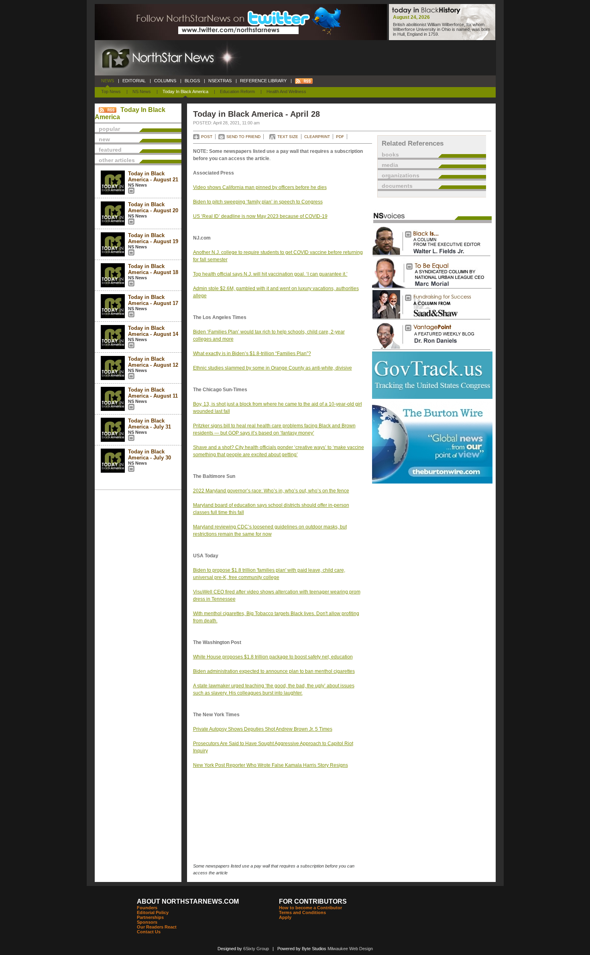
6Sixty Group (256, 948)
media (390, 165)
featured (110, 149)
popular (109, 129)
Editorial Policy (153, 912)
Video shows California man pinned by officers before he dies (260, 187)
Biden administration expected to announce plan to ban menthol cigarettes (274, 671)
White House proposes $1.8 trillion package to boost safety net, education (273, 657)
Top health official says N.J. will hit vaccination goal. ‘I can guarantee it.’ (270, 274)
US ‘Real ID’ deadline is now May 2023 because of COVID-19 (260, 216)
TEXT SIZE (287, 136)
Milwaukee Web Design (350, 948)
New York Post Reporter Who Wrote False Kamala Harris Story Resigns (270, 765)
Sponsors (147, 922)
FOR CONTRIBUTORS (313, 901)
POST (206, 136)
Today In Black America (185, 91)
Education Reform (237, 91)
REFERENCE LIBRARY (263, 80)
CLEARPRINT (317, 136)
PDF (340, 136)
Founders (147, 907)
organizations (400, 175)
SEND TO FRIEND (243, 136)
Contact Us (149, 931)
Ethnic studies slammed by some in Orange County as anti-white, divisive (272, 368)
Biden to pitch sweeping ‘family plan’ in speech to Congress (258, 202)
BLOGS (192, 80)
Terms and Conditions (302, 912)
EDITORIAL (134, 80)
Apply (285, 917)
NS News (141, 91)
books (390, 154)
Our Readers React (157, 927)
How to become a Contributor (310, 907)
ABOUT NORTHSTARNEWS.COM (188, 901)
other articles (117, 160)
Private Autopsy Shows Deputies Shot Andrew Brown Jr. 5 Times (262, 729)
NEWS (107, 80)
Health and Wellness (286, 91)
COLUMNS (165, 80)
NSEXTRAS (220, 80)
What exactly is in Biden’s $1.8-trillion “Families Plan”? (252, 353)
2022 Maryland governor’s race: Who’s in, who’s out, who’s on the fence (271, 491)
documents (397, 186)
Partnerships (150, 917)
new (104, 139)
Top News (111, 91)
